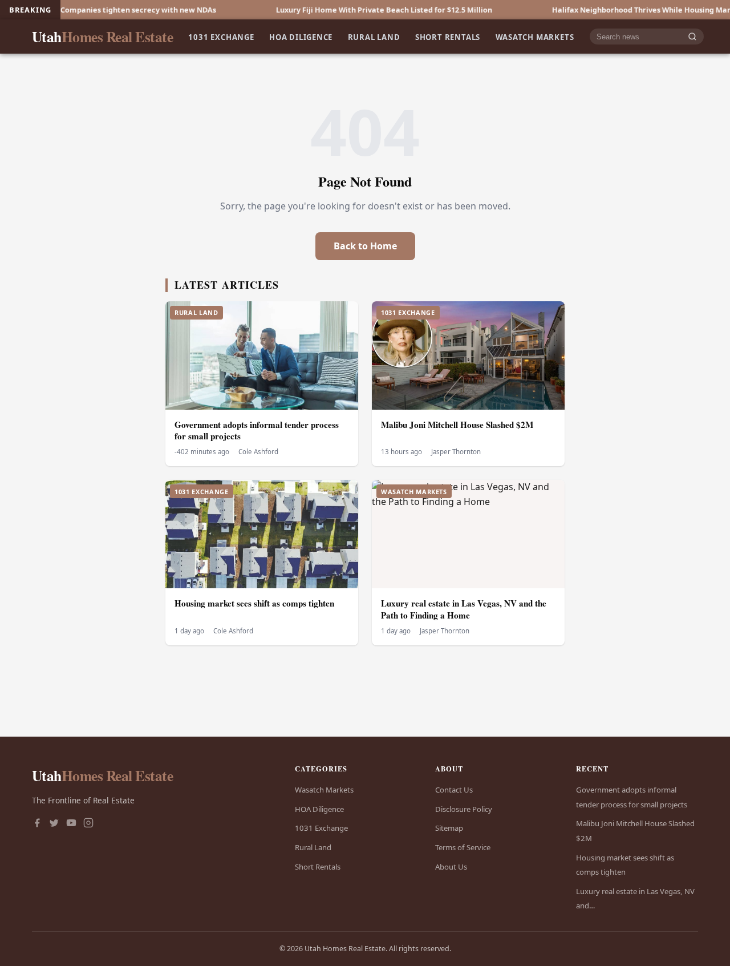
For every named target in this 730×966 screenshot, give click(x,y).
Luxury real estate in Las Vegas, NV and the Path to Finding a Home (463, 609)
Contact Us (454, 790)
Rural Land (374, 36)
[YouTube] (71, 824)
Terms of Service (462, 847)
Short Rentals (447, 36)
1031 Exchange (221, 36)
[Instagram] (88, 824)
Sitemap (449, 828)
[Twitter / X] (54, 824)
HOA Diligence (300, 36)
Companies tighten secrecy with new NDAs (107, 10)
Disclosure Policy (463, 809)
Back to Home (365, 246)
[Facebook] (37, 824)
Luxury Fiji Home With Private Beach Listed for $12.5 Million (353, 10)
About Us (451, 867)
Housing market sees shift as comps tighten (254, 603)
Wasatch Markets (535, 36)
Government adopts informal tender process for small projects (257, 430)
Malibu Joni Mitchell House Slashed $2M (457, 424)
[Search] (692, 37)
